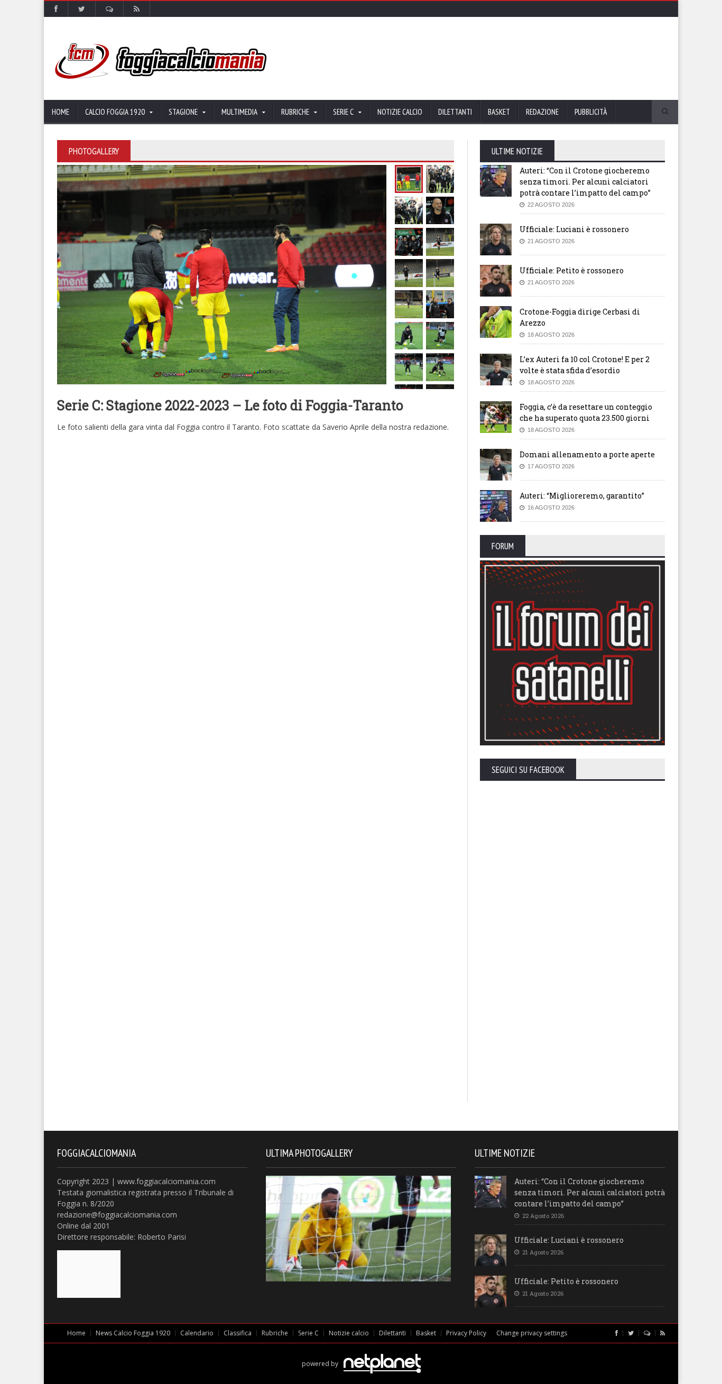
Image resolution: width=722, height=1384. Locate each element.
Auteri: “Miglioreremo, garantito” (582, 496)
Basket (499, 112)
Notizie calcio (399, 112)
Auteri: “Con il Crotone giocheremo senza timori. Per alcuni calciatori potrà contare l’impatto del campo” (585, 181)
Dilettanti (455, 112)
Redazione (542, 112)
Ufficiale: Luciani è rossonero (574, 229)
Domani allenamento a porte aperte (587, 454)
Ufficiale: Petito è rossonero (572, 270)
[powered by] (361, 1351)
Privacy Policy (466, 1332)
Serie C (308, 1332)
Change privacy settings (531, 1332)
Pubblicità (591, 112)
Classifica (238, 1332)
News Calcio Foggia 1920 (133, 1332)
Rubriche (275, 1332)
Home (60, 112)
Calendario (197, 1332)
